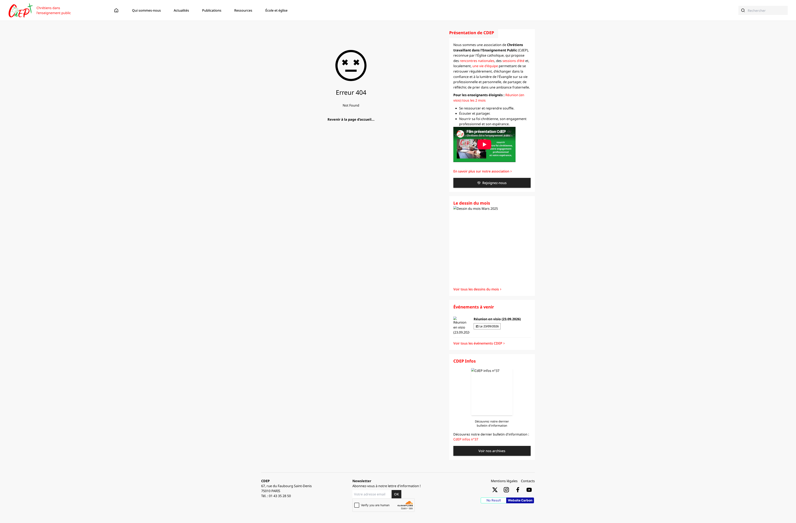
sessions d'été (513, 60)
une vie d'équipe (485, 66)
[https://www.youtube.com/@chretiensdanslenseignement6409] (529, 489)
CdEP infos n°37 (465, 439)
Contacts (528, 481)
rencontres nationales (477, 60)
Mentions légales (504, 481)
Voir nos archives (491, 451)
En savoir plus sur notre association (481, 171)
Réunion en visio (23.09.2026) (497, 319)
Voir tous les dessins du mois (476, 289)
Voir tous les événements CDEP (477, 343)
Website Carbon (520, 500)
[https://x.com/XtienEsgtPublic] (495, 489)
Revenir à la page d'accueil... (351, 119)
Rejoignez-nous (494, 183)
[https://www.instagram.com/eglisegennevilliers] (506, 489)
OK (396, 494)
